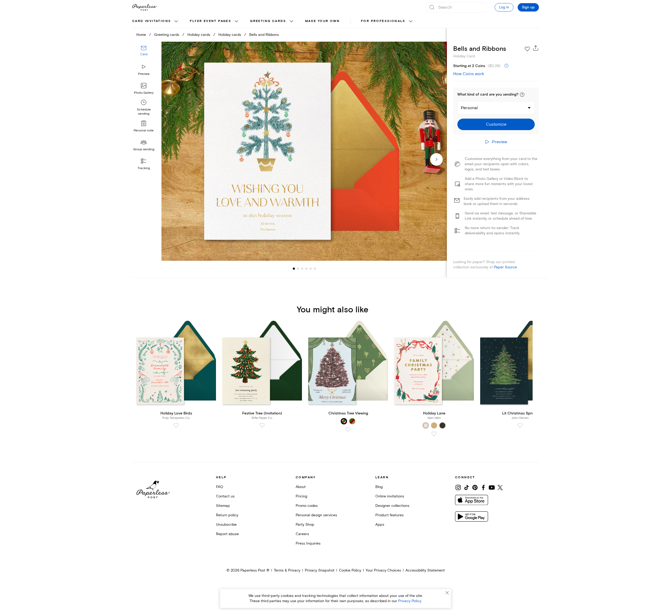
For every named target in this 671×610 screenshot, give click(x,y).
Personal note (144, 130)
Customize (496, 124)
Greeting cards (268, 21)
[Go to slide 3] (298, 269)
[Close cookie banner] (447, 593)
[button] (522, 94)
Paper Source (505, 267)
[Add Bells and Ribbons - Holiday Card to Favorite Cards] (527, 49)
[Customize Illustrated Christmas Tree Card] (304, 151)
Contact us (225, 496)
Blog (379, 487)
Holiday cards (198, 34)
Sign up (528, 7)
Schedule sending (144, 112)
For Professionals (383, 21)
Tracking (144, 168)
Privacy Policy (409, 601)
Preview (143, 74)
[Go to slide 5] (306, 269)
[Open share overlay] (536, 48)
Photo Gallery (144, 93)
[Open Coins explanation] (506, 66)
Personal (469, 107)
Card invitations (151, 21)
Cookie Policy (350, 570)
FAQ (219, 487)
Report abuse (227, 534)
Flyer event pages (210, 21)
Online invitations (389, 496)
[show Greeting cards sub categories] (291, 21)
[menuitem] (155, 21)
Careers (302, 534)
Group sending (143, 149)
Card (143, 54)
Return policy (227, 515)
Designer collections (392, 505)
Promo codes (307, 505)
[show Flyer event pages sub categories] (236, 21)
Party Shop (305, 524)
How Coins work (468, 73)
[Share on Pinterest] (475, 487)
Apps (379, 524)
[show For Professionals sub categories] (411, 21)
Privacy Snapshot (319, 570)
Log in (504, 7)
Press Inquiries (308, 543)
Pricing (301, 496)
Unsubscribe (226, 524)
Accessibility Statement (425, 570)
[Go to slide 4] (302, 269)
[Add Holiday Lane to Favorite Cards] (434, 434)
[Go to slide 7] (315, 269)
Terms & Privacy (287, 570)
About (301, 487)
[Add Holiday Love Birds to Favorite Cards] (176, 425)
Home (141, 34)
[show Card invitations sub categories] (176, 21)
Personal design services (316, 515)
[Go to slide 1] (294, 269)
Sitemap (223, 505)
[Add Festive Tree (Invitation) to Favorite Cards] (262, 425)
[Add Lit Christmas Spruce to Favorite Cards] (520, 425)
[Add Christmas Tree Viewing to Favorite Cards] (348, 429)
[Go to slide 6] (311, 269)
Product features (389, 515)
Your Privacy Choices (383, 570)
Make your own (322, 21)
